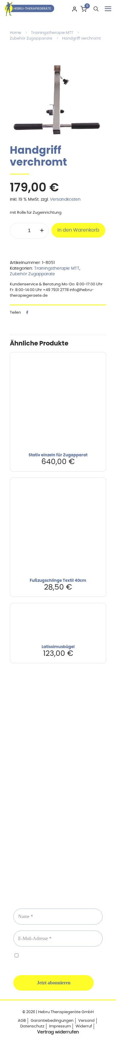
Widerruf (84, 1026)
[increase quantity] (42, 230)
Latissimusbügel (58, 647)
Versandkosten (65, 199)
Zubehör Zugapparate (31, 38)
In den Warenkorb (78, 230)
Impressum (60, 1026)
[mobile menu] (108, 9)
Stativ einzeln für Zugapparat (58, 455)
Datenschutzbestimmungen (71, 956)
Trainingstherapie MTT (52, 33)
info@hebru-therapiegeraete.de (58, 800)
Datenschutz (32, 1026)
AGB (22, 1021)
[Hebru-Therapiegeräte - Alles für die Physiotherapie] (29, 8)
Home (15, 33)
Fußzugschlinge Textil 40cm (58, 581)
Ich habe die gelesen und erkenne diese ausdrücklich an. (55, 959)
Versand (86, 1021)
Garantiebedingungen (52, 1021)
